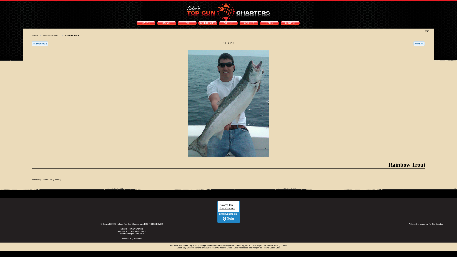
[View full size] (228, 103)
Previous (41, 43)
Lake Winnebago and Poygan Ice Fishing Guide (254, 248)
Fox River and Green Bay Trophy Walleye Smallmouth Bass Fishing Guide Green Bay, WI (209, 245)
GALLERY (249, 23)
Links (278, 248)
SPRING (146, 23)
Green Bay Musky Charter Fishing (192, 248)
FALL (187, 23)
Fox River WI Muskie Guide (220, 248)
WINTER (228, 23)
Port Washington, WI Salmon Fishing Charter (268, 245)
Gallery (35, 35)
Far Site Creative (436, 224)
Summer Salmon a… (51, 35)
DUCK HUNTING (207, 23)
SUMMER (166, 23)
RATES (269, 23)
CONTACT (290, 23)
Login (426, 31)
